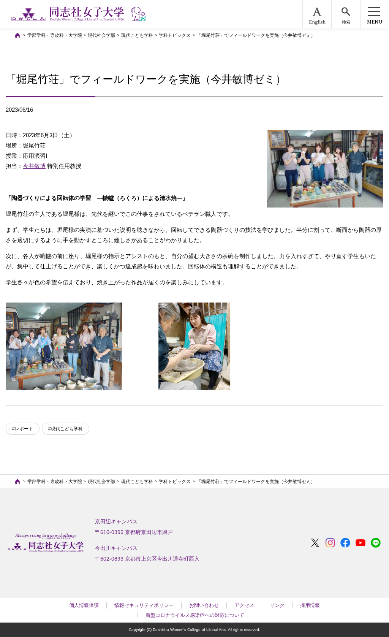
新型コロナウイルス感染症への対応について (194, 615)
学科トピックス (175, 35)
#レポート (22, 428)
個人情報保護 (84, 605)
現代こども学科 (137, 35)
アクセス (244, 605)
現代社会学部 (101, 35)
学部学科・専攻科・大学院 (54, 35)
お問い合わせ (204, 605)
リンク (277, 605)
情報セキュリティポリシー (144, 605)
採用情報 (310, 605)
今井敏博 (34, 166)
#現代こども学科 (65, 428)
